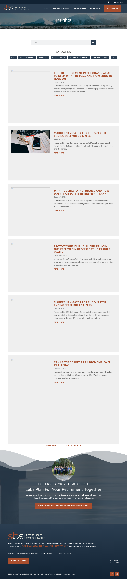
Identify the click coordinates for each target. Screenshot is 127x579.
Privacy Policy (48, 574)
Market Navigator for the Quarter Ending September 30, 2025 (80, 303)
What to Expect (80, 8)
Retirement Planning (61, 8)
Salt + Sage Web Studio (36, 574)
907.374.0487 (114, 560)
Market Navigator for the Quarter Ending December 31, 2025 (80, 134)
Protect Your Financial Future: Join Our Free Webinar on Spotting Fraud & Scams (82, 249)
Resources (94, 8)
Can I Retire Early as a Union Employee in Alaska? (82, 363)
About (46, 8)
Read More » (60, 96)
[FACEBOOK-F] (112, 574)
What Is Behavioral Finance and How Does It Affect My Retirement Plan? (81, 192)
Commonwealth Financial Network (45, 546)
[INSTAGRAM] (117, 574)
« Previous (52, 445)
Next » (77, 445)
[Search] (93, 42)
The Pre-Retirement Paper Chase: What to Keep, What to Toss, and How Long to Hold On (83, 76)
